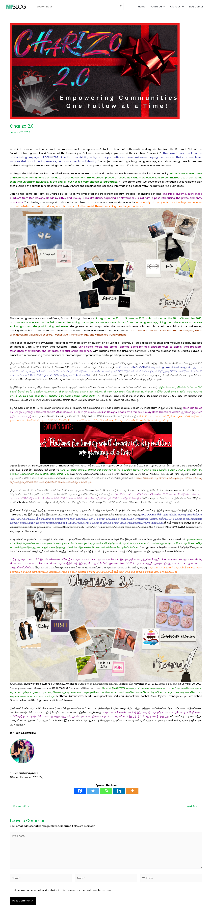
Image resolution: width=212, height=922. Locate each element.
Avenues (175, 6)
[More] (132, 791)
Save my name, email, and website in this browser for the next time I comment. (63, 890)
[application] (163, 6)
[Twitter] (93, 791)
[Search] (121, 6)
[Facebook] (80, 791)
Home (142, 6)
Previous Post (20, 806)
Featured (156, 6)
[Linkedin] (119, 791)
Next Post (194, 806)
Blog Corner (196, 6)
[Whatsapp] (106, 791)
